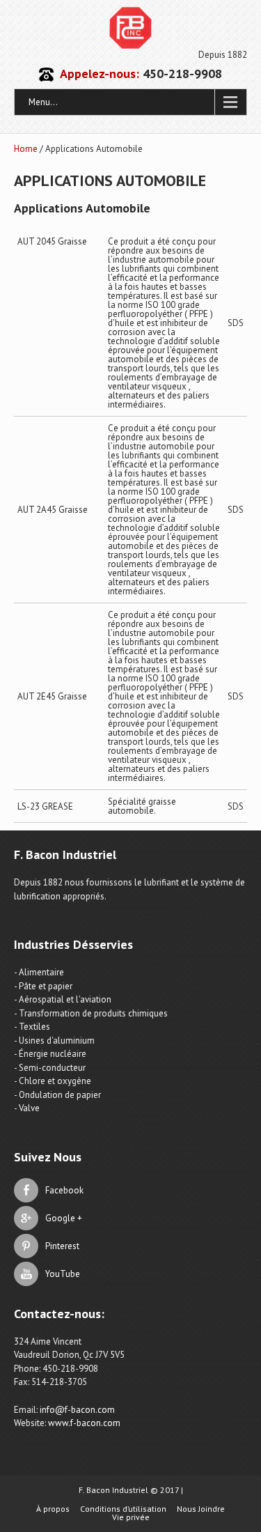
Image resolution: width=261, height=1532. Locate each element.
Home (26, 149)
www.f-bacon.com (84, 1423)
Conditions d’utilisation (123, 1509)
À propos (53, 1509)
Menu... (43, 102)
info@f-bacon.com (77, 1410)
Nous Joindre (201, 1509)
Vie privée (131, 1517)
